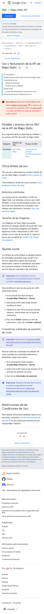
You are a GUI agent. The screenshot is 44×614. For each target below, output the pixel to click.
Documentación (10, 46)
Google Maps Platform (33, 43)
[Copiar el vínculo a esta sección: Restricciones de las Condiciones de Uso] (30, 408)
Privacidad (17, 603)
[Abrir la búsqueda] (31, 2)
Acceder (38, 3)
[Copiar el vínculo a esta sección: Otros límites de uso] (30, 166)
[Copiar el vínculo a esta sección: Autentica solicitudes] (26, 192)
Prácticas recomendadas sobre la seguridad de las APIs (20, 511)
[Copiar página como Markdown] (27, 68)
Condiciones (6, 603)
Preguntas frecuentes (10, 503)
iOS (3, 530)
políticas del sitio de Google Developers (24, 459)
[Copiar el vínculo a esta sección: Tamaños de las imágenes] (32, 218)
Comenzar (9, 16)
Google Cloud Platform (10, 586)
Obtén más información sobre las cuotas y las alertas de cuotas (22, 391)
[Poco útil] (18, 53)
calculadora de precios (22, 281)
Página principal (7, 43)
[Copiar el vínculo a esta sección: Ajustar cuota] (21, 249)
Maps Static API (19, 9)
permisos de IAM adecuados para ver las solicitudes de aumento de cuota (23, 342)
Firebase (5, 582)
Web (4, 9)
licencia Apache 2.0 (11, 457)
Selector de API (7, 507)
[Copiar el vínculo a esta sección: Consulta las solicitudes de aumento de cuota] (13, 332)
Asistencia (6, 556)
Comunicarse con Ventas (30, 16)
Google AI (5, 589)
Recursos (8, 49)
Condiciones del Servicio (11, 559)
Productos (19, 43)
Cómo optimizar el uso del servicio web (16, 516)
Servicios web (7, 538)
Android (5, 526)
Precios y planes (8, 548)
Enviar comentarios (12, 58)
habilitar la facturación (19, 105)
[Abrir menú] (3, 3)
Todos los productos (9, 593)
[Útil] (15, 53)
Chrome (5, 578)
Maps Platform (24, 2)
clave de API (37, 108)
